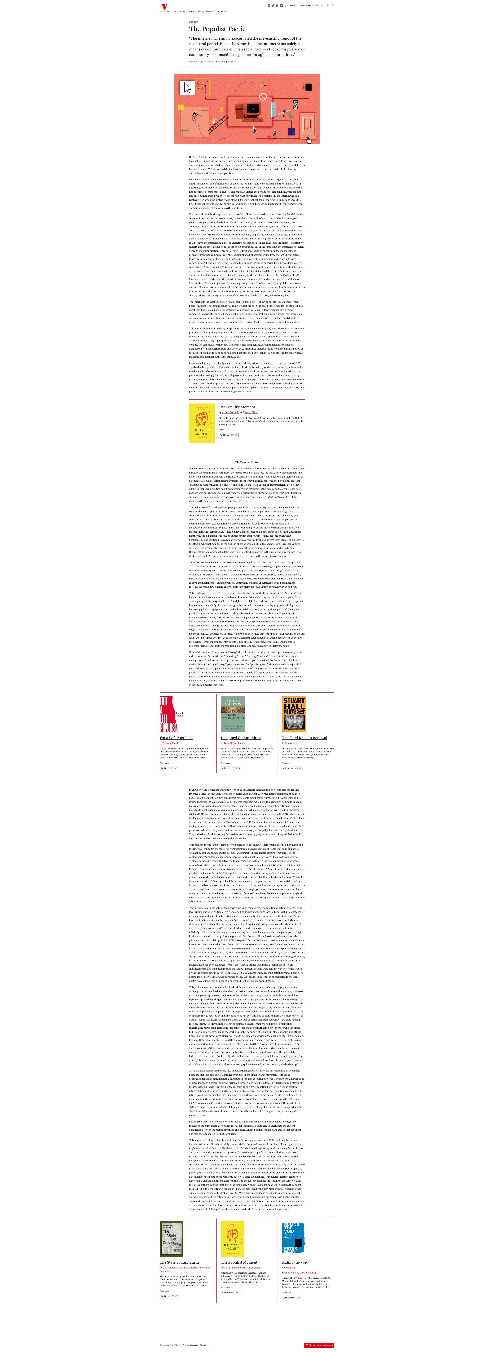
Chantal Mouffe (171, 743)
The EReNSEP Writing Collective (180, 1267)
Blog (201, 11)
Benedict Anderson (234, 743)
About (174, 11)
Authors (191, 11)
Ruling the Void (295, 1262)
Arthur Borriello (230, 412)
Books (182, 11)
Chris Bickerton (308, 1272)
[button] (327, 5)
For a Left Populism (176, 737)
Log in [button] (292, 5)
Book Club (211, 11)
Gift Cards (223, 11)
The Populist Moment (237, 406)
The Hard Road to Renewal (304, 737)
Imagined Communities (241, 737)
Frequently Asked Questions (196, 1345)
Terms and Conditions (170, 1345)
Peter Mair (291, 1267)
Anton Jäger (251, 412)
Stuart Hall (291, 743)
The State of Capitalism (179, 1262)
